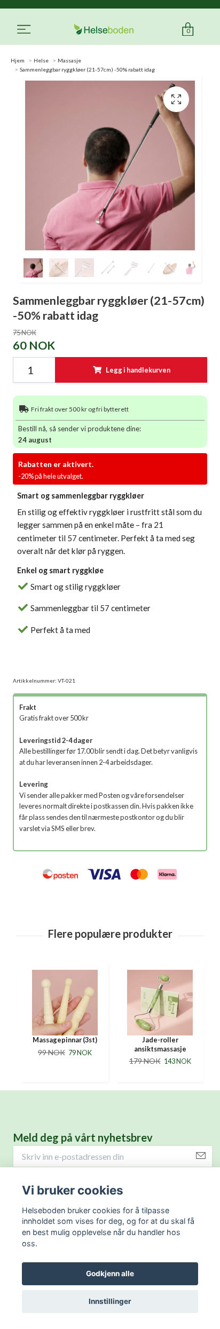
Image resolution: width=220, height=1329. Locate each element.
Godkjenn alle (110, 1273)
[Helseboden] (104, 30)
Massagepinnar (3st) (65, 1039)
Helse (41, 60)
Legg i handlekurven (138, 370)
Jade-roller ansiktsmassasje (160, 1044)
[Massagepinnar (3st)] (65, 1002)
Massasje (69, 60)
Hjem (18, 60)
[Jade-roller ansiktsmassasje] (160, 1002)
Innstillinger (110, 1301)
